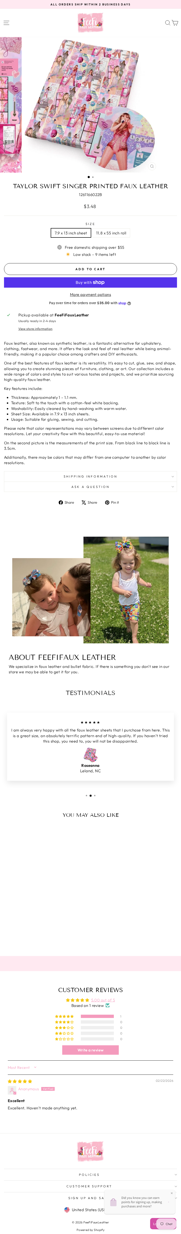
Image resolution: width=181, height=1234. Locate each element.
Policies (89, 1175)
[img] (20, 1081)
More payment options (90, 294)
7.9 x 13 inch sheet (71, 232)
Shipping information (91, 476)
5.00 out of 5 (103, 999)
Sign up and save (89, 1198)
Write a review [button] (91, 1050)
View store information (35, 329)
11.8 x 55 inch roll (111, 232)
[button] (64, 1016)
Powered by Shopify (90, 1230)
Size (90, 224)
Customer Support (89, 1186)
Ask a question (90, 487)
